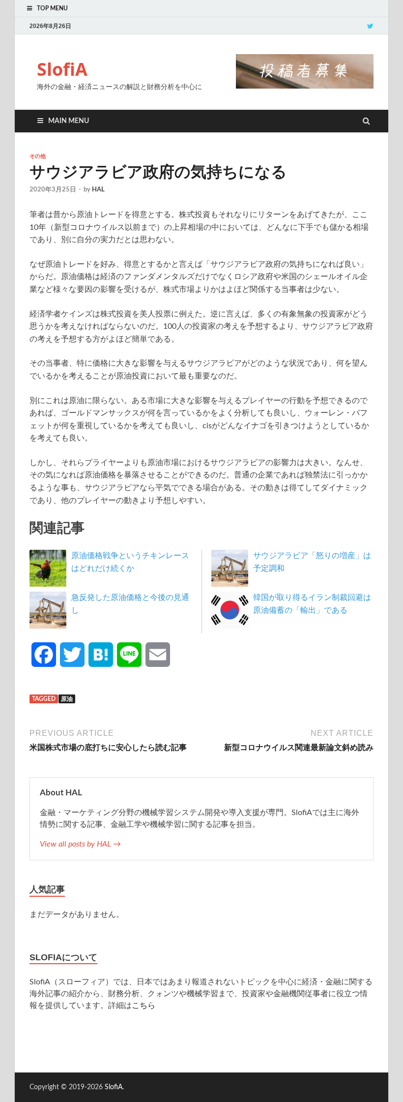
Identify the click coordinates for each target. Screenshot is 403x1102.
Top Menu (52, 8)
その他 (37, 156)
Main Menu (68, 121)
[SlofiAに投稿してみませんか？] (305, 86)
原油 (67, 699)
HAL (98, 190)
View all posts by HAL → (80, 844)
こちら (143, 1005)
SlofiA (62, 69)
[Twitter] (370, 26)
